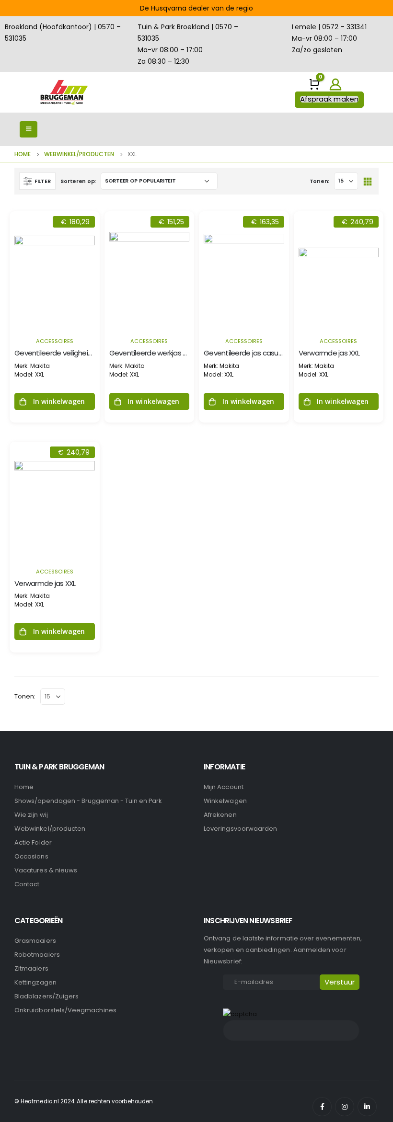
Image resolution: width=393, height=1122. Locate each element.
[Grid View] (367, 180)
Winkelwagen (225, 800)
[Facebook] (322, 1106)
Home (24, 786)
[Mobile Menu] (28, 129)
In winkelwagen (59, 401)
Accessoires (54, 341)
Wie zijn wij (31, 814)
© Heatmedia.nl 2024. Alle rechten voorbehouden (83, 1101)
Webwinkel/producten (49, 828)
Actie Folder (33, 842)
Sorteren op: (78, 181)
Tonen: (319, 181)
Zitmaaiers (31, 968)
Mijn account (223, 786)
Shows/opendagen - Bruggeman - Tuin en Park (88, 801)
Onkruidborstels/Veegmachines (65, 1010)
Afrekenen (220, 814)
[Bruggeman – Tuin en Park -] (63, 92)
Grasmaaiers (35, 940)
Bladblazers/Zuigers (46, 996)
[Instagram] (344, 1106)
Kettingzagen (35, 982)
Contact (26, 884)
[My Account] (335, 84)
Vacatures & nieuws (45, 870)
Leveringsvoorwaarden (240, 828)
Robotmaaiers (37, 954)
